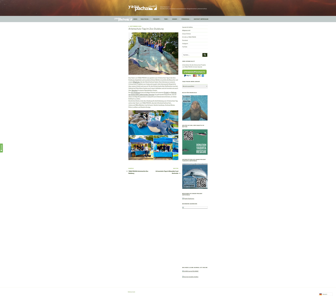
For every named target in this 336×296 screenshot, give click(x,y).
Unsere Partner (186, 33)
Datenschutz (131, 292)
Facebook (185, 40)
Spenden (134, 90)
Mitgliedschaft (186, 30)
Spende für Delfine (187, 27)
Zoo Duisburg (135, 92)
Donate (1, 147)
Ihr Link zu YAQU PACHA (189, 37)
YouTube (184, 46)
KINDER (174, 19)
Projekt (166, 92)
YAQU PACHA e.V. (165, 7)
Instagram (185, 43)
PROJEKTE (156, 19)
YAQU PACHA (145, 19)
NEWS (135, 19)
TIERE (166, 19)
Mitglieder (136, 82)
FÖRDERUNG (185, 19)
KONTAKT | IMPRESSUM (201, 19)
